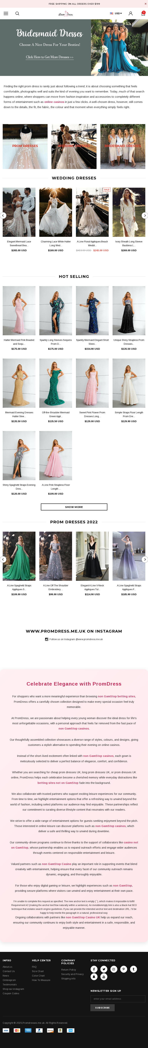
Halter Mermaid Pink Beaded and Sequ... (19, 342)
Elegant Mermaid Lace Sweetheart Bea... (19, 243)
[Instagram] (113, 969)
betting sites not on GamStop (58, 782)
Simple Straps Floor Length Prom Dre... (129, 414)
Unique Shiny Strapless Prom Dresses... (129, 342)
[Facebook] (94, 969)
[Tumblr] (133, 969)
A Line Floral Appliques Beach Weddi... (92, 243)
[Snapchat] (94, 976)
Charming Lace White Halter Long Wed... (56, 243)
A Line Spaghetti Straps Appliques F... (129, 587)
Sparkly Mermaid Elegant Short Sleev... (92, 342)
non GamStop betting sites (116, 696)
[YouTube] (103, 976)
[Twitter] (103, 969)
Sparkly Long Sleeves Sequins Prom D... (56, 342)
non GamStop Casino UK (83, 917)
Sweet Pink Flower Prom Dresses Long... (92, 414)
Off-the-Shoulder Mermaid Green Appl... (56, 414)
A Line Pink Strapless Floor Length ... (56, 487)
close (145, 4)
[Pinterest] (123, 969)
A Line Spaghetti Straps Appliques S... (19, 587)
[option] (74, 47)
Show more (74, 507)
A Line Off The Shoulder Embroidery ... (55, 587)
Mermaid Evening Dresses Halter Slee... (19, 414)
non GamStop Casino (56, 864)
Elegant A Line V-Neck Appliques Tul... (92, 587)
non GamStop (122, 885)
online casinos (54, 101)
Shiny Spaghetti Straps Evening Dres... (19, 487)
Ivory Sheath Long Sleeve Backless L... (128, 243)
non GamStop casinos (74, 728)
